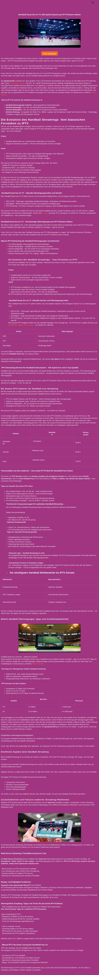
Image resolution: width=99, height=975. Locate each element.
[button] (92, 2)
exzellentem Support (15, 325)
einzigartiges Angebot (17, 83)
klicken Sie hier (37, 664)
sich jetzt (45, 213)
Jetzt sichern (29, 325)
